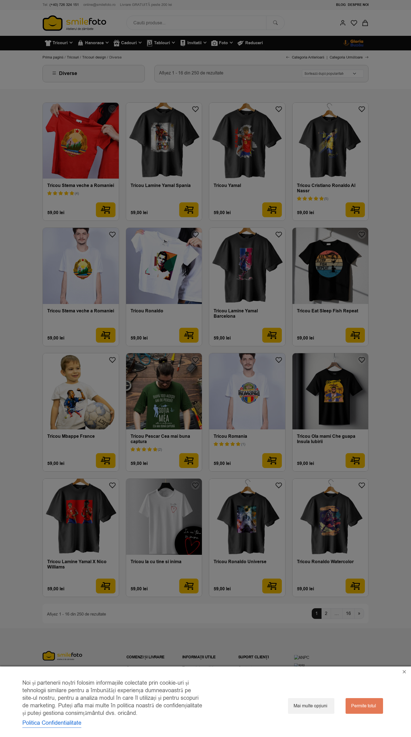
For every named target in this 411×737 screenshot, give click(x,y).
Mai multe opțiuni (310, 706)
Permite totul (363, 706)
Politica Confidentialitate (51, 723)
